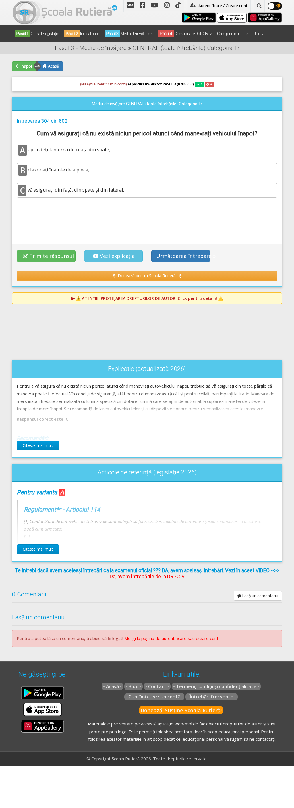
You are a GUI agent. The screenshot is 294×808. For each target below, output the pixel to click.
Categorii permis (230, 33)
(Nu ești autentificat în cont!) (103, 84)
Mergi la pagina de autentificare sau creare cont (171, 638)
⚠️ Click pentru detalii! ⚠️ (149, 298)
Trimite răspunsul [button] (51, 255)
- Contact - (157, 686)
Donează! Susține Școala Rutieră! (181, 710)
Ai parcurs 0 (113, 84)
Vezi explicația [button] (117, 255)
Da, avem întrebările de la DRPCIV (147, 576)
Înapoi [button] (25, 66)
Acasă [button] (53, 66)
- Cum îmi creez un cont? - (154, 697)
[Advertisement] (147, 217)
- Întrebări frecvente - (211, 697)
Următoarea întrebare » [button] (183, 255)
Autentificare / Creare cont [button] (222, 5)
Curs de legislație (37, 33)
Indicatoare (82, 33)
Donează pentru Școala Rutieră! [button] (147, 275)
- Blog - (133, 686)
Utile (256, 33)
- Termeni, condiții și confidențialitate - (216, 686)
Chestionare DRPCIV (184, 33)
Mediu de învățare (128, 33)
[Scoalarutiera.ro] (65, 12)
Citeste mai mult (38, 445)
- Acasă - (112, 686)
